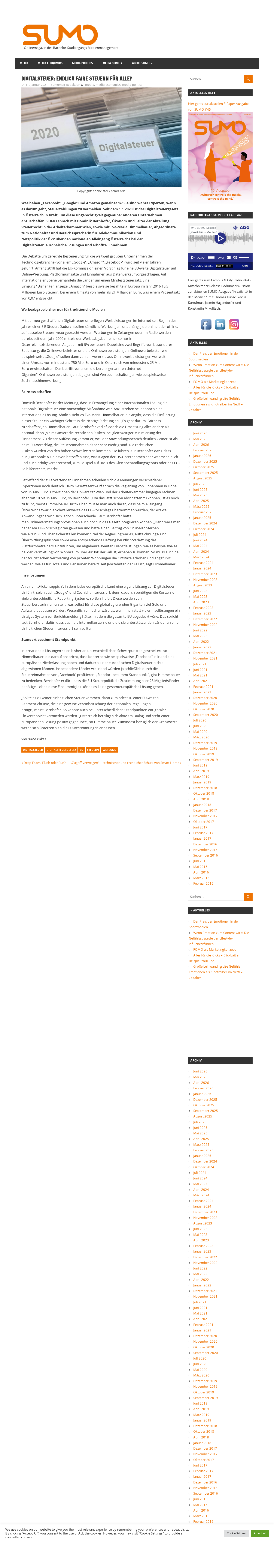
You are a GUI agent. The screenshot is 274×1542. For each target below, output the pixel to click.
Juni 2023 (200, 591)
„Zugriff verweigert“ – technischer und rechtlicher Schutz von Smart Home (125, 762)
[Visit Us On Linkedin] (220, 330)
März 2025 (201, 506)
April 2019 (201, 771)
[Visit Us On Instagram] (234, 330)
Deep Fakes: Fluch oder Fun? (44, 762)
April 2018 (201, 799)
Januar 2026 (202, 455)
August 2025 (202, 478)
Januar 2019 (202, 782)
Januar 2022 (202, 647)
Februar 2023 (203, 607)
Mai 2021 (200, 675)
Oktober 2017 (203, 821)
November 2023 (205, 579)
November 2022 (205, 624)
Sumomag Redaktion (65, 85)
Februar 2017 (203, 833)
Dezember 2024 (205, 523)
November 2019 (205, 748)
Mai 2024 (200, 546)
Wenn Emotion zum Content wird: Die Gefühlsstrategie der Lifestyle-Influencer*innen (219, 370)
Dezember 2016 (205, 844)
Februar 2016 (203, 883)
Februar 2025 (203, 512)
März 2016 (201, 878)
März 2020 (201, 737)
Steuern (93, 750)
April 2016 (201, 872)
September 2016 (205, 855)
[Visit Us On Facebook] (206, 330)
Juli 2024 (199, 534)
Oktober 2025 (203, 467)
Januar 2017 (202, 838)
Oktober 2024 (203, 529)
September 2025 (205, 472)
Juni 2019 (200, 765)
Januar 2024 (202, 568)
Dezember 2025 (205, 461)
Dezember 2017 (205, 810)
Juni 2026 (200, 433)
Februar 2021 (203, 686)
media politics (82, 63)
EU (81, 750)
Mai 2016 (200, 866)
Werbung (109, 750)
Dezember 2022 (205, 619)
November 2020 (205, 703)
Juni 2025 (200, 489)
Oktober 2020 (203, 709)
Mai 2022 (200, 636)
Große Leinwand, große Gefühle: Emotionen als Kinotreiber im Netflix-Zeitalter (216, 404)
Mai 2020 (200, 731)
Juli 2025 (199, 484)
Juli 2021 (199, 664)
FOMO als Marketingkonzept (214, 381)
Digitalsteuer (33, 750)
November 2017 (205, 816)
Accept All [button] (260, 1533)
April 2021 (201, 681)
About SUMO (140, 63)
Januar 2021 (202, 692)
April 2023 (201, 602)
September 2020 (205, 714)
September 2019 (205, 759)
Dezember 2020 (205, 698)
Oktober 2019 (203, 754)
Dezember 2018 (205, 788)
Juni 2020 (200, 726)
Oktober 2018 (203, 793)
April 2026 (201, 444)
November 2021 (205, 658)
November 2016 (205, 850)
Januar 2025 (202, 517)
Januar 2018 (202, 805)
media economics (50, 63)
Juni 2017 (200, 827)
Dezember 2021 (205, 653)
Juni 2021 (200, 669)
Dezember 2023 (205, 574)
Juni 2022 (200, 630)
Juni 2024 (200, 540)
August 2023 (202, 585)
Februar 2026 (203, 450)
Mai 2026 (200, 439)
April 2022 (201, 641)
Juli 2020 (199, 720)
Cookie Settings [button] (237, 1533)
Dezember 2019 (205, 743)
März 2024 (201, 557)
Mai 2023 (200, 596)
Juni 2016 (200, 861)
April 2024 (201, 551)
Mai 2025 (200, 495)
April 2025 (201, 500)
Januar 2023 (202, 613)
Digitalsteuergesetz (61, 750)
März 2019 (201, 776)
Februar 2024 (203, 562)
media (24, 63)
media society (112, 63)
